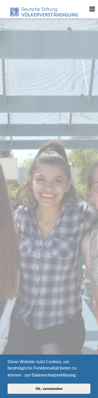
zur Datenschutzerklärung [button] (50, 375)
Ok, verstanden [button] (49, 388)
